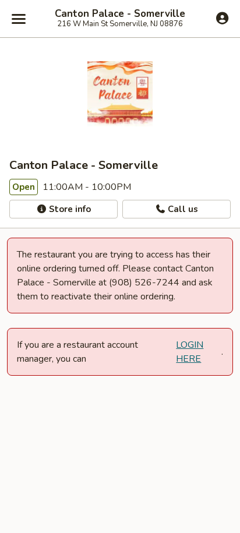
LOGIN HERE (189, 351)
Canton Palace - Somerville (120, 14)
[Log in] (222, 18)
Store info (69, 209)
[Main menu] (18, 18)
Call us (181, 209)
